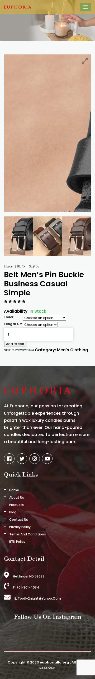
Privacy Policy (20, 527)
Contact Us (18, 519)
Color (8, 317)
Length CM (13, 324)
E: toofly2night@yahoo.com (38, 598)
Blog (12, 512)
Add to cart (15, 344)
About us (16, 497)
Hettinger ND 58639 (29, 576)
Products (16, 505)
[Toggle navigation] (85, 7)
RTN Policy (17, 541)
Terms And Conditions (27, 534)
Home (14, 490)
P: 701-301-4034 (26, 587)
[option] (43, 236)
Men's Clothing (72, 350)
